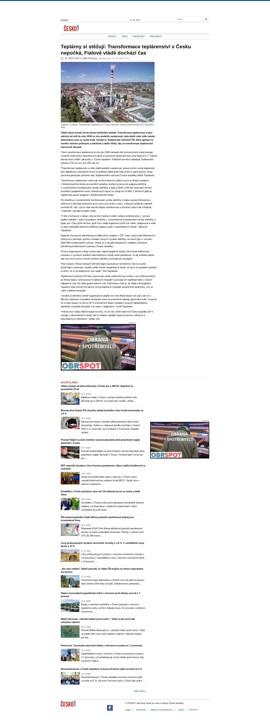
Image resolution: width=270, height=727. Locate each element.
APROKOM (140, 710)
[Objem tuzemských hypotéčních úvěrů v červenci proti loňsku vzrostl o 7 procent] (70, 605)
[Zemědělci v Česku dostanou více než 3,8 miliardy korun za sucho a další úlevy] (70, 504)
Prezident (156, 36)
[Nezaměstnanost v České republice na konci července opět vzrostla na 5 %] (70, 678)
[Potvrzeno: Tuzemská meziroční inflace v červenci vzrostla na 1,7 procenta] (70, 655)
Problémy (139, 36)
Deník (181, 710)
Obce (125, 36)
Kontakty (64, 20)
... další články (138, 691)
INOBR (128, 710)
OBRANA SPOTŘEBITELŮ (161, 710)
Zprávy (112, 36)
